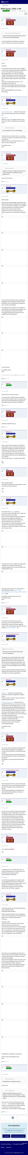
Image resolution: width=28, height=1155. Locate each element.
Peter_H (16, 375)
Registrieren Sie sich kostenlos (15, 1130)
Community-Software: (14, 1152)
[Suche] (18, 2)
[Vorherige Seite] (8, 1118)
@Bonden (4, 118)
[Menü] (26, 2)
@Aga (12, 511)
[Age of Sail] (4, 2)
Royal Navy (4, 877)
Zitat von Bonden (9, 128)
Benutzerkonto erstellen (18, 1136)
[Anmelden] (22, 2)
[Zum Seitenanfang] (25, 1152)
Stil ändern (24, 1143)
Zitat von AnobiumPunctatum (12, 33)
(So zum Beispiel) (11, 627)
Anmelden (6, 1136)
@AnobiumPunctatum (7, 112)
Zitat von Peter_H (9, 168)
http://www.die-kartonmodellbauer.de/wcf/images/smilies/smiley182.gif (14, 591)
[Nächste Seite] (19, 1118)
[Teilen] (25, 13)
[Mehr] (25, 28)
